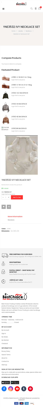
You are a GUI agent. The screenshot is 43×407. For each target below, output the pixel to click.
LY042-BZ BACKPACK (19, 117)
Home (13, 31)
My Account (5, 330)
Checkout (5, 343)
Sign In (4, 333)
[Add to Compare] (9, 207)
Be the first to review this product (12, 185)
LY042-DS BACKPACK (19, 104)
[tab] (23, 216)
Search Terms (6, 355)
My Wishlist (5, 340)
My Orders (5, 337)
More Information (15, 216)
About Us (4, 358)
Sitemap (4, 365)
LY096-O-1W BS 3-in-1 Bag (21, 77)
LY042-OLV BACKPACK (19, 93)
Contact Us (5, 361)
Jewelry (20, 31)
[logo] (21, 296)
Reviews (11, 220)
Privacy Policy (6, 351)
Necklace (29, 31)
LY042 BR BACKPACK (19, 128)
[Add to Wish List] (4, 207)
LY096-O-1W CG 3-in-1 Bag (21, 85)
